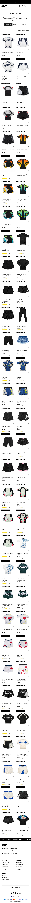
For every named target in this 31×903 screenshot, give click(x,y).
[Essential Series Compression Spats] (23, 314)
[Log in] (22, 6)
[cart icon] (25, 6)
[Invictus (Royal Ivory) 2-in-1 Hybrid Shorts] (8, 794)
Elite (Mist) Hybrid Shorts (22, 76)
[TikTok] (18, 893)
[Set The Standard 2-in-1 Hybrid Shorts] (23, 643)
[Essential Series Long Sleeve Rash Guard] (23, 264)
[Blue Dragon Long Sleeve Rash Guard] (8, 568)
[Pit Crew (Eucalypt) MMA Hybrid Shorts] (23, 594)
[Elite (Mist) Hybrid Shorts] (23, 66)
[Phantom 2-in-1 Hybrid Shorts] (23, 467)
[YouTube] (20, 893)
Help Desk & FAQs (6, 862)
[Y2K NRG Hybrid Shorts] (8, 543)
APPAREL (24, 24)
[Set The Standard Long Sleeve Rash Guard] (8, 619)
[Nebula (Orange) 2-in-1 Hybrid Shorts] (8, 163)
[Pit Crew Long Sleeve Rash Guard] (8, 718)
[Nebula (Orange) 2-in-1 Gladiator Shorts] (8, 189)
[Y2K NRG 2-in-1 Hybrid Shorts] (8, 492)
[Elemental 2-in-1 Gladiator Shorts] (23, 90)
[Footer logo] (15, 888)
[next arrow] (30, 2)
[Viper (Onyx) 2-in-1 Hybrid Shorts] (23, 416)
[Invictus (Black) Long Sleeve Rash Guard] (23, 718)
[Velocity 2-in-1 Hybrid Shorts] (23, 391)
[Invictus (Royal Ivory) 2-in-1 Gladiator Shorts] (8, 769)
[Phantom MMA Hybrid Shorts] (23, 441)
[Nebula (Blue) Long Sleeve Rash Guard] (23, 214)
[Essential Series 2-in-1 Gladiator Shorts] (8, 264)
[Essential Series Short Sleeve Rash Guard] (23, 238)
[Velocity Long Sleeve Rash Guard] (8, 365)
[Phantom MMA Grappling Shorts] (8, 467)
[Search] (19, 6)
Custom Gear (19, 866)
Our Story (4, 875)
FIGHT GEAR (16, 24)
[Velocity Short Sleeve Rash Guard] (23, 365)
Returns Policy (5, 868)
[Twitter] (11, 893)
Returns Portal (5, 864)
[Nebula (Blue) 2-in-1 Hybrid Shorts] (8, 214)
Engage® (19, 901)
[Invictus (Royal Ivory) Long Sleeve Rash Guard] (23, 744)
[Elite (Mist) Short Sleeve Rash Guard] (8, 42)
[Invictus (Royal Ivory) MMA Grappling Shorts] (23, 769)
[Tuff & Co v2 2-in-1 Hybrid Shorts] (23, 794)
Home (2, 10)
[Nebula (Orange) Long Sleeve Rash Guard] (23, 163)
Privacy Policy (5, 869)
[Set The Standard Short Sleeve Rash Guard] (23, 619)
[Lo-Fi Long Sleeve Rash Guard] (23, 820)
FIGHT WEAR (8, 24)
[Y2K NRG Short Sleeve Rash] (23, 492)
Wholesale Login (20, 864)
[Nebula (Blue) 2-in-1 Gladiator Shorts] (8, 238)
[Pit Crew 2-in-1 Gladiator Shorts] (23, 693)
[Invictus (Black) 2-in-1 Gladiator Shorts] (8, 744)
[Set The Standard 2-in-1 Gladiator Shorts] (8, 643)
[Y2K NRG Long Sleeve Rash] (23, 517)
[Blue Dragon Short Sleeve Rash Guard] (23, 543)
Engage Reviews (5, 879)
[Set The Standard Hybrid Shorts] (8, 669)
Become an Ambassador (7, 881)
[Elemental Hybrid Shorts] (23, 115)
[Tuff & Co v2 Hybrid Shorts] (8, 820)
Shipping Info (5, 866)
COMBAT (7, 10)
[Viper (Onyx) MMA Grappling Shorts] (8, 416)
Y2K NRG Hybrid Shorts (7, 553)
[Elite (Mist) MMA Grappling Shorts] (23, 42)
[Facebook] (13, 893)
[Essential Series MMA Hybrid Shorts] (23, 289)
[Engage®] (4, 6)
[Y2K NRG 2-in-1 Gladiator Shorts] (8, 517)
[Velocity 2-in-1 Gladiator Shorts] (8, 391)
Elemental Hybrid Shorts (22, 125)
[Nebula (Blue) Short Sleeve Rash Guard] (23, 189)
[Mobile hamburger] (28, 6)
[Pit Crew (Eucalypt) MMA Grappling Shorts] (8, 594)
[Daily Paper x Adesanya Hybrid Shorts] (23, 340)
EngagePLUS (19, 862)
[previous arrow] (1, 2)
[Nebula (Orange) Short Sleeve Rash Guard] (23, 139)
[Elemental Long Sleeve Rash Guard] (8, 115)
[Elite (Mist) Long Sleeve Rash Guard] (8, 66)
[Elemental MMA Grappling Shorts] (8, 139)
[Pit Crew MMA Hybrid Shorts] (8, 693)
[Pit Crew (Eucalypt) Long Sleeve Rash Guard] (23, 568)
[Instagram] (15, 893)
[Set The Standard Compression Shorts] (23, 669)
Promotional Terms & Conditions (21, 868)
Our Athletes (4, 877)
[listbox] (26, 30)
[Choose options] (13, 49)
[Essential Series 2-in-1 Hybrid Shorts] (8, 289)
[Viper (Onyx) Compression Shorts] (8, 441)
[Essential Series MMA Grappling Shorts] (8, 314)
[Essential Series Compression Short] (8, 340)
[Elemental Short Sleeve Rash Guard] (8, 90)
